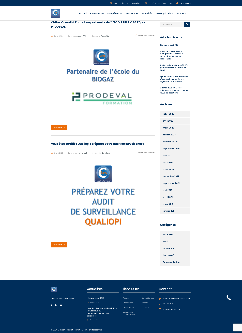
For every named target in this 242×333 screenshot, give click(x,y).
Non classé (168, 255)
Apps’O (145, 303)
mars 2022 (168, 169)
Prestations (132, 13)
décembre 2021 (171, 176)
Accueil (82, 13)
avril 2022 (168, 162)
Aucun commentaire (146, 36)
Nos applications (164, 13)
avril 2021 (168, 197)
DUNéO (145, 308)
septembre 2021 (171, 183)
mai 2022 (168, 155)
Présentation (97, 13)
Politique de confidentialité (129, 313)
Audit (165, 241)
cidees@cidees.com (171, 309)
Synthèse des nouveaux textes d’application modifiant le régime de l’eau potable (174, 79)
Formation (168, 248)
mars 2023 (168, 127)
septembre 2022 (171, 148)
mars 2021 (168, 204)
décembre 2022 (171, 141)
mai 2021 (167, 190)
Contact (181, 13)
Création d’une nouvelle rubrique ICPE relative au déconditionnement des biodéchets (171, 55)
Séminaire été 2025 (169, 45)
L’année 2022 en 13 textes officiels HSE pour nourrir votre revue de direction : (174, 90)
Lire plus (58, 127)
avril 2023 (168, 120)
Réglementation (171, 262)
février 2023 (169, 134)
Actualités (147, 13)
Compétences (114, 13)
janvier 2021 (169, 211)
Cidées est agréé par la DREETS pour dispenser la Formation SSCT (174, 67)
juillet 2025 (168, 114)
